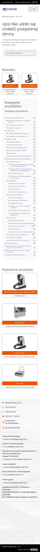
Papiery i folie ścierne (16, 203)
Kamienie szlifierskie (16, 197)
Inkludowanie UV (15, 189)
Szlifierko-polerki (11, 139)
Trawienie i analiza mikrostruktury (18, 235)
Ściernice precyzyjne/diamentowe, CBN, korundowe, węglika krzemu (22, 165)
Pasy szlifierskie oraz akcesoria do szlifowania (20, 214)
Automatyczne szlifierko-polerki (17, 147)
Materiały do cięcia (14, 162)
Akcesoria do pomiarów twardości (18, 240)
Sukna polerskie (15, 229)
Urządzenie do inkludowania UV (17, 136)
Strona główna (9, 16)
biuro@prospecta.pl (24, 2)
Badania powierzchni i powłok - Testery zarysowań (18, 251)
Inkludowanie (11, 131)
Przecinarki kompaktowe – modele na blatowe (19, 121)
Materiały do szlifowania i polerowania (19, 156)
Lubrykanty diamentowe (17, 226)
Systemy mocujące (14, 128)
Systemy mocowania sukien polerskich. (22, 232)
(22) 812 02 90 (10, 412)
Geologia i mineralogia (15, 237)
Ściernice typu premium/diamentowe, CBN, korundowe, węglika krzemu (21, 169)
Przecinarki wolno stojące (15, 125)
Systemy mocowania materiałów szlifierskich (20, 207)
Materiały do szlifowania (15, 195)
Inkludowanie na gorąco (17, 183)
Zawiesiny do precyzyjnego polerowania (22, 223)
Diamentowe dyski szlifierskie (18, 200)
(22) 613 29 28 (8, 2)
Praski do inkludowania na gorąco (18, 133)
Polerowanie (12, 218)
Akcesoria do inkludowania (18, 192)
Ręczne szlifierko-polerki (15, 145)
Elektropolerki (12, 153)
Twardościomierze (12, 243)
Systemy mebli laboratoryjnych (16, 255)
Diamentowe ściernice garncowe (20, 210)
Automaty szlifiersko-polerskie (17, 150)
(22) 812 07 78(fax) (12, 416)
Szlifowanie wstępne (14, 142)
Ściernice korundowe (16, 173)
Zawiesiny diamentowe (17, 220)
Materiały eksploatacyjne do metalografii (19, 159)
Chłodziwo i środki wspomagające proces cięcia (20, 177)
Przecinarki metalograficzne (15, 118)
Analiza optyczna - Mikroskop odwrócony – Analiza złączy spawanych (19, 246)
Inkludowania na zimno (17, 186)
